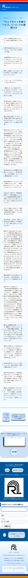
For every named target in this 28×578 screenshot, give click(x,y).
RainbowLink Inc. (13, 555)
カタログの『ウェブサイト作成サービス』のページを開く (18, 416)
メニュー (4, 9)
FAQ (21, 18)
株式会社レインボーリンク (12, 7)
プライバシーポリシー (16, 563)
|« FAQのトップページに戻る (6, 416)
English (7, 470)
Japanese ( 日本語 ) (17, 470)
